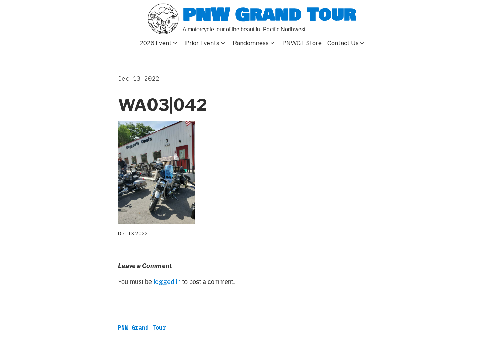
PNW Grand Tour (269, 14)
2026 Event (156, 42)
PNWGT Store (302, 42)
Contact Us (343, 42)
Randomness (251, 42)
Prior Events (202, 42)
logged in (167, 281)
